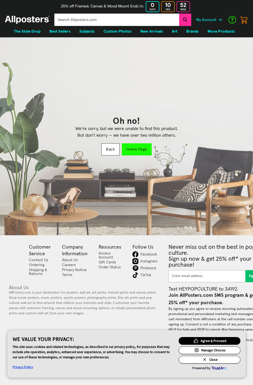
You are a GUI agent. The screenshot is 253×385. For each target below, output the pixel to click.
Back (110, 149)
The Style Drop (27, 31)
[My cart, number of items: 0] (244, 20)
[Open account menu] (220, 20)
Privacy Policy (23, 367)
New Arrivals (151, 31)
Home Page (136, 149)
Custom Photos (117, 31)
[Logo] (27, 20)
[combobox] (116, 20)
